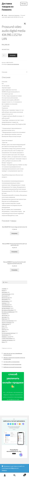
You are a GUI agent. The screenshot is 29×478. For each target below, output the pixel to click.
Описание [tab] (4, 72)
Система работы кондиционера (11, 361)
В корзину (12, 55)
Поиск (14, 475)
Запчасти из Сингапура (13, 15)
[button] (25, 23)
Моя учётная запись (5, 475)
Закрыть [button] (4, 470)
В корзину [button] (14, 233)
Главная (5, 15)
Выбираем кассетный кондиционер (12, 364)
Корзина (22, 474)
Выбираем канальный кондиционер (12, 367)
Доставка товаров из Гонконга (7, 6)
